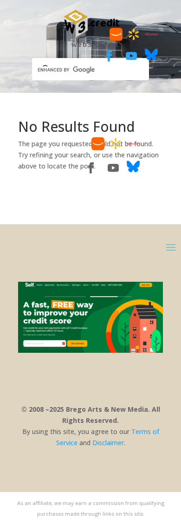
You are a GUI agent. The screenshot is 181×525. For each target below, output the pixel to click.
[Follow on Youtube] (131, 56)
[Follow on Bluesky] (151, 58)
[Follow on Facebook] (109, 56)
